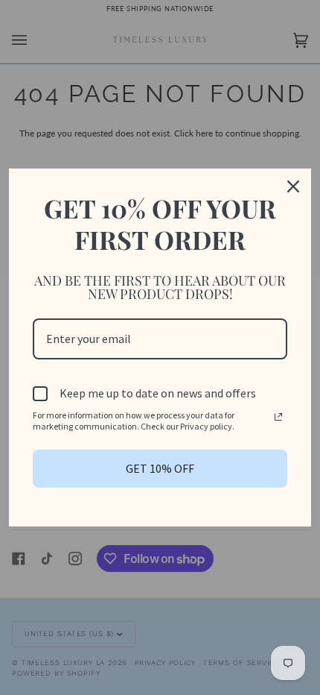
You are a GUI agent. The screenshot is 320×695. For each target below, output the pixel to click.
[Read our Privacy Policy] (278, 417)
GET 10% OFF (160, 468)
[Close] (293, 186)
